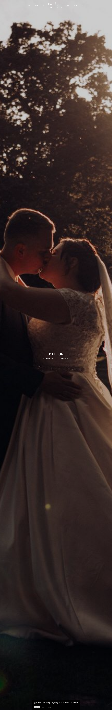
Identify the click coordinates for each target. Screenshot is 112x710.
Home (29, 5)
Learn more (68, 703)
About (43, 5)
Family (68, 5)
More (81, 5)
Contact (75, 5)
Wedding (36, 5)
